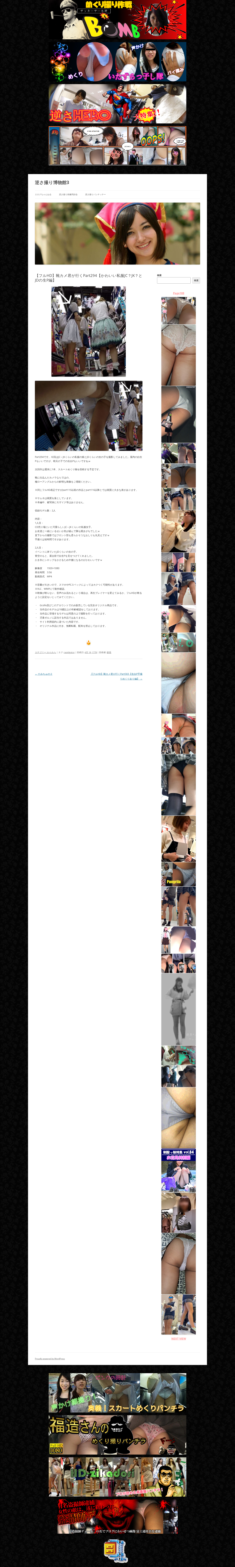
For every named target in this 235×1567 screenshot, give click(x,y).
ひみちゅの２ (43, 674)
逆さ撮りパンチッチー (95, 194)
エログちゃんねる (43, 194)
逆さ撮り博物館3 (52, 182)
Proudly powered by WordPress (50, 1358)
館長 (109, 652)
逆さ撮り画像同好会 (68, 194)
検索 (159, 275)
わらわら (51, 652)
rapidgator (69, 652)
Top (227, 1559)
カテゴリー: (41, 652)
